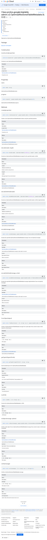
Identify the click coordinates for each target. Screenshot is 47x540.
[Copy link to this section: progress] (7, 94)
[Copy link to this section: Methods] (8, 107)
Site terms (13, 532)
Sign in (44, 1)
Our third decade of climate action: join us (31, 532)
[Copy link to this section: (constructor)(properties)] (16, 53)
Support (14, 521)
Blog (36, 519)
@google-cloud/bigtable (6, 45)
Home (2, 9)
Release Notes (15, 523)
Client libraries (25, 5)
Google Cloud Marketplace (6, 523)
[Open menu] (2, 1)
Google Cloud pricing (5, 521)
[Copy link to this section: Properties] (9, 80)
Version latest (5, 35)
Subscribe (20, 534)
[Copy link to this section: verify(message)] (11, 464)
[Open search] (30, 1)
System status (15, 525)
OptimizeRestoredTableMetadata (9, 142)
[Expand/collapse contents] (7, 20)
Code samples (26, 524)
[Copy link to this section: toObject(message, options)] (17, 418)
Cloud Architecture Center (29, 526)
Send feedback (41, 12)
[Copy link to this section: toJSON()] (7, 395)
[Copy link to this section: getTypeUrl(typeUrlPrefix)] (16, 357)
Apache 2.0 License (15, 510)
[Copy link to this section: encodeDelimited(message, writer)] (21, 273)
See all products (4, 519)
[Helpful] (43, 9)
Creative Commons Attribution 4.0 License (32, 509)
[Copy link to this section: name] (5, 83)
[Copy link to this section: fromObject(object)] (13, 318)
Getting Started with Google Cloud (29, 522)
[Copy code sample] (44, 56)
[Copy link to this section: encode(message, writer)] (16, 229)
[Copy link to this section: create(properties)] (12, 110)
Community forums (16, 519)
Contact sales (3, 525)
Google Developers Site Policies (30, 510)
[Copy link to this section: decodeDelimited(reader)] (16, 191)
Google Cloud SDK (8, 5)
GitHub (25, 519)
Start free (42, 4)
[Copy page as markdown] (10, 17)
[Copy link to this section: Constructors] (11, 50)
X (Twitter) (37, 523)
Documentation (7, 9)
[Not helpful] (45, 9)
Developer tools (14, 9)
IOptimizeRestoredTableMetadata (9, 72)
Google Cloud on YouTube (40, 525)
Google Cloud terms (19, 532)
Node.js (17, 5)
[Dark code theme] (42, 56)
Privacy (8, 532)
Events (37, 521)
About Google (3, 532)
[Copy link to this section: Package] (8, 42)
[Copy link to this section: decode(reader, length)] (15, 148)
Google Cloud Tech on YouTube (39, 527)
